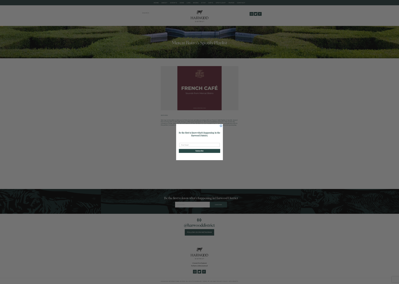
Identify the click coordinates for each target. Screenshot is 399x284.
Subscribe (199, 151)
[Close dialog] (221, 126)
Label (181, 141)
